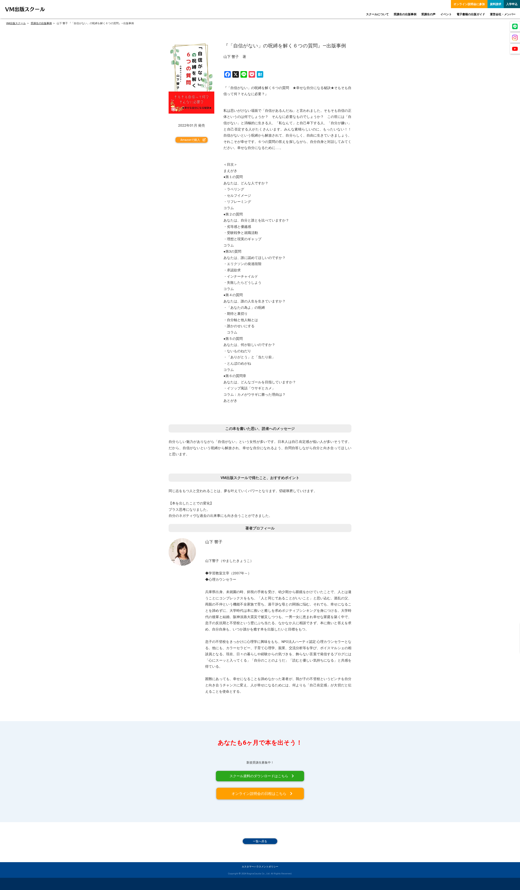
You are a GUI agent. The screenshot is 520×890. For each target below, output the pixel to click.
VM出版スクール (16, 23)
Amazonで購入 (190, 139)
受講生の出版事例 (41, 23)
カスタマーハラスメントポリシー (260, 866)
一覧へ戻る (260, 841)
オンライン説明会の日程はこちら (259, 793)
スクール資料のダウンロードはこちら (259, 776)
